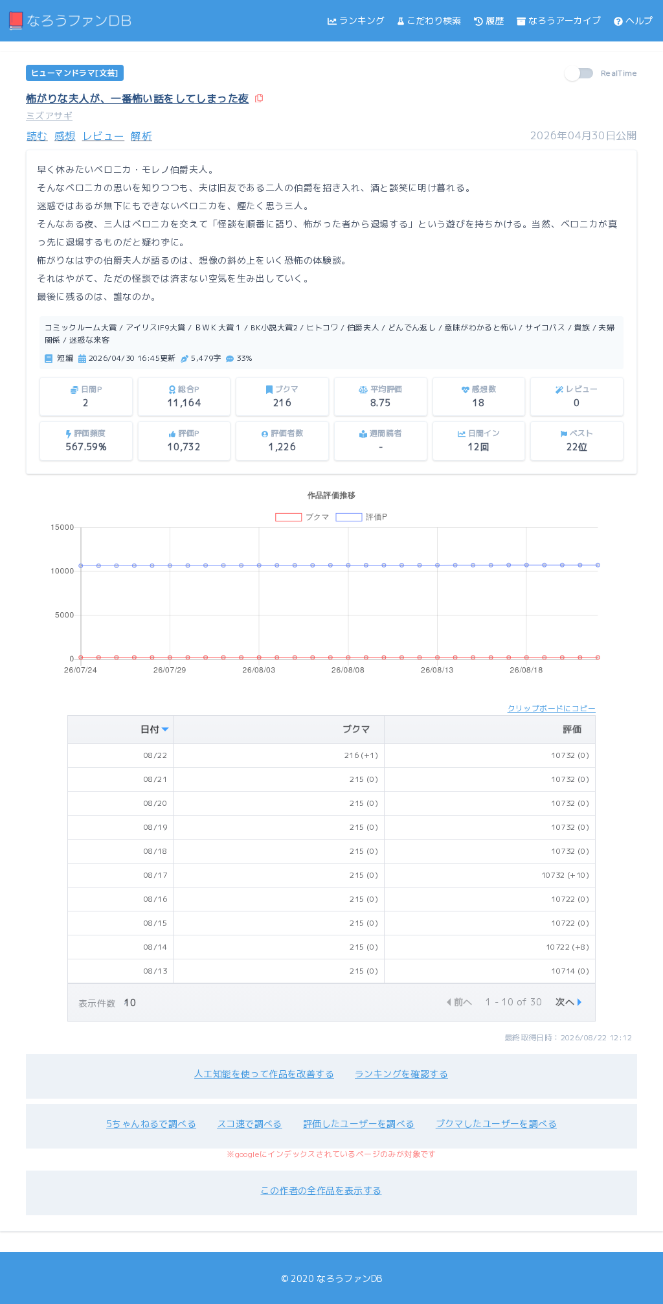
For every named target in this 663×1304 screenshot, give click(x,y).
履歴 (495, 20)
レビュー (103, 136)
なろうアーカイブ (564, 20)
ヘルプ (639, 20)
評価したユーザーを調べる (359, 1123)
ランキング (362, 20)
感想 (65, 136)
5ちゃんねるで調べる (151, 1123)
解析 (141, 136)
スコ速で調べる (249, 1123)
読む (37, 136)
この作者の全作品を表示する (320, 1190)
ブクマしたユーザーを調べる (496, 1123)
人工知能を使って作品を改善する (264, 1074)
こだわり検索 (434, 20)
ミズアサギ (49, 115)
